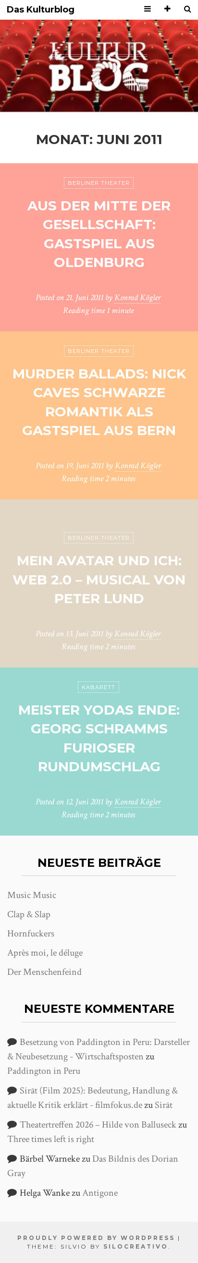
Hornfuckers (30, 933)
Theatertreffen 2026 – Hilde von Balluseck (98, 1124)
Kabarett (98, 687)
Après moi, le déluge (45, 953)
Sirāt (164, 1105)
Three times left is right (50, 1139)
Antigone (100, 1193)
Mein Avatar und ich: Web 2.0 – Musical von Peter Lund (99, 579)
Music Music (31, 895)
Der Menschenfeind (44, 972)
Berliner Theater (99, 183)
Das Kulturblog (40, 10)
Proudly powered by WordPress (96, 1237)
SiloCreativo (135, 1246)
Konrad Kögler (137, 297)
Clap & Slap (28, 914)
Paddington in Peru (43, 1071)
